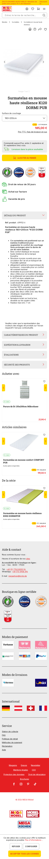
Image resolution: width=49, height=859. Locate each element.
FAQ (3, 735)
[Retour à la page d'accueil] (7, 8)
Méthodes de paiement (12, 742)
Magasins (13, 765)
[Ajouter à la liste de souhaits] (45, 29)
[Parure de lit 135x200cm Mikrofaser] (24, 389)
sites (28, 559)
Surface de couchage (11, 113)
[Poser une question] (34, 29)
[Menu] (44, 8)
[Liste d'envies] (33, 8)
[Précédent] (4, 62)
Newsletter (35, 765)
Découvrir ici (43, 3)
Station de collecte (10, 731)
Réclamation (7, 746)
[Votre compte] (27, 8)
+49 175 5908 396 (20, 571)
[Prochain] (43, 62)
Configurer (31, 846)
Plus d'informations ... (34, 840)
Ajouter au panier (27, 158)
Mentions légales (20, 770)
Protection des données (14, 774)
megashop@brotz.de (17, 576)
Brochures (24, 779)
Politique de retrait (10, 739)
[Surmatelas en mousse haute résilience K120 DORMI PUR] (24, 62)
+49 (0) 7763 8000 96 (16, 569)
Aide (4, 750)
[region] (24, 63)
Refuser (16, 846)
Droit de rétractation (37, 774)
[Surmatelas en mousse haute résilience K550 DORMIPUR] (24, 496)
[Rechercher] (44, 15)
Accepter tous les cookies (24, 854)
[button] (24, 184)
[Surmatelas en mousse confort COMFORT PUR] (24, 443)
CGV (34, 770)
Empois (24, 765)
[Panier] (38, 8)
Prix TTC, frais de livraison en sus (32, 132)
